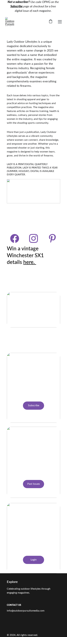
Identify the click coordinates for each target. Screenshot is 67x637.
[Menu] (60, 21)
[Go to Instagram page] (35, 238)
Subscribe (16, 6)
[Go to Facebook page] (16, 238)
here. (29, 262)
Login (34, 559)
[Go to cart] (50, 21)
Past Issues (33, 484)
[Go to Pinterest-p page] (52, 238)
